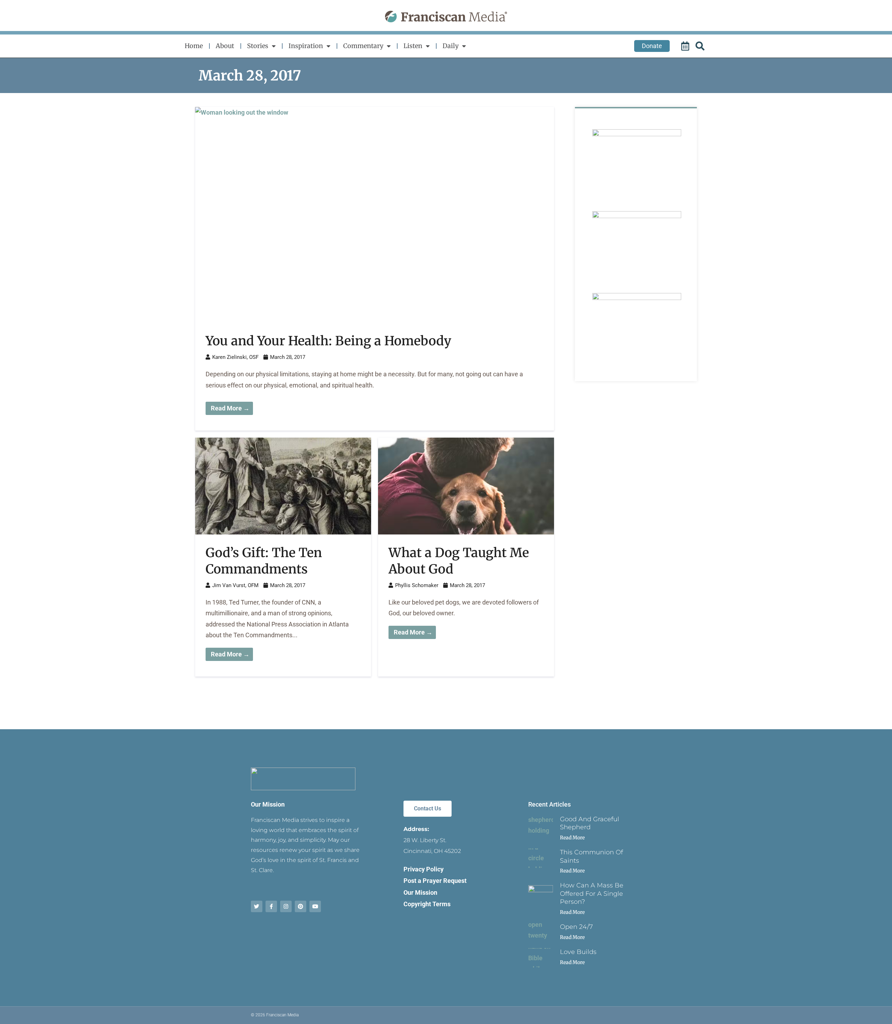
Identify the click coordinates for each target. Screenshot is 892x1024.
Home (194, 46)
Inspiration (306, 46)
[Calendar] (686, 46)
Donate (652, 45)
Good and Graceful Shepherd (589, 823)
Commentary (363, 46)
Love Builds (578, 952)
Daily (451, 46)
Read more (572, 837)
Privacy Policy (423, 869)
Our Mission (268, 804)
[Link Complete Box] (374, 269)
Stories (257, 46)
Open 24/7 (576, 927)
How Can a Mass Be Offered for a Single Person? (591, 893)
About (225, 46)
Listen (412, 46)
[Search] (701, 46)
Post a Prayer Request (435, 880)
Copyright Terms (427, 904)
